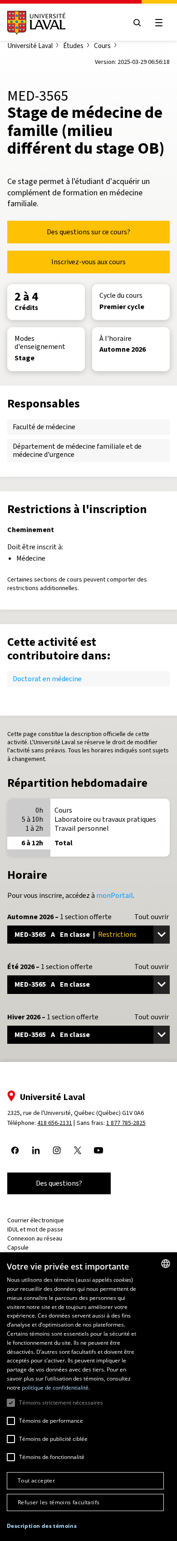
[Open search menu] (137, 23)
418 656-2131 (54, 1123)
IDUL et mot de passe (35, 1229)
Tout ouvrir (151, 917)
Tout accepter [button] (36, 1480)
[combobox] (165, 1263)
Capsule (18, 1247)
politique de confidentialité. (56, 1387)
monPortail (114, 895)
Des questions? (59, 1183)
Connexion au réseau (34, 1238)
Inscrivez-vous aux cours (88, 262)
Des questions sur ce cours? (88, 232)
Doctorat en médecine (47, 678)
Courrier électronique (35, 1220)
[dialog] (88, 1396)
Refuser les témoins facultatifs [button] (58, 1502)
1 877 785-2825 (126, 1123)
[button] (42, 1526)
